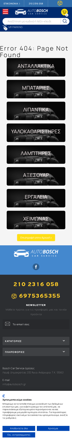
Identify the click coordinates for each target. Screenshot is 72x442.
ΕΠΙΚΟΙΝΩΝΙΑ (11, 3)
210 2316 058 (36, 3)
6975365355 (40, 296)
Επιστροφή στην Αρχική (35, 237)
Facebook (36, 266)
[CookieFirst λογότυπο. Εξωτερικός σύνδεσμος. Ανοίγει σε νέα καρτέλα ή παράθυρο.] (4, 396)
